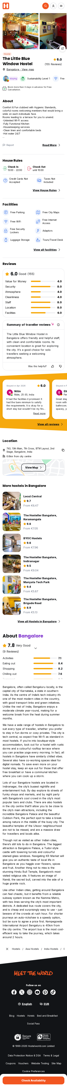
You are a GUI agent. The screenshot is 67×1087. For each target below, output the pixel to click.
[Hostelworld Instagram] (29, 992)
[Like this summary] (52, 366)
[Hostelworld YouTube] (37, 992)
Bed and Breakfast (47, 1015)
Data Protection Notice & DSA (24, 1055)
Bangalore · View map (20, 69)
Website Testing (40, 1063)
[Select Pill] (45, 6)
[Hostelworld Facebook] (14, 992)
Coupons (11, 1063)
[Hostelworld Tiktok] (53, 992)
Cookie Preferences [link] (33, 1071)
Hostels (21, 1015)
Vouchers (23, 1063)
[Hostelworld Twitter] (21, 992)
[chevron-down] (36, 648)
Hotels (30, 1015)
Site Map (56, 1063)
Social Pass (33, 1023)
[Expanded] (7, 949)
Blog (11, 1015)
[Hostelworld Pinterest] (45, 992)
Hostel (7, 54)
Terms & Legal (51, 1055)
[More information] (58, 325)
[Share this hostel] (62, 48)
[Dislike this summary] (60, 366)
